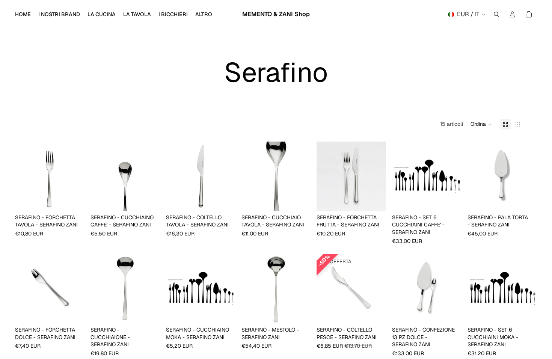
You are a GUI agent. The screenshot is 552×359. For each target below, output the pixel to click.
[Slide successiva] (76, 176)
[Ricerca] (496, 14)
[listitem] (204, 14)
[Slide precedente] (23, 176)
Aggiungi (79, 199)
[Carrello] (528, 14)
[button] (482, 124)
